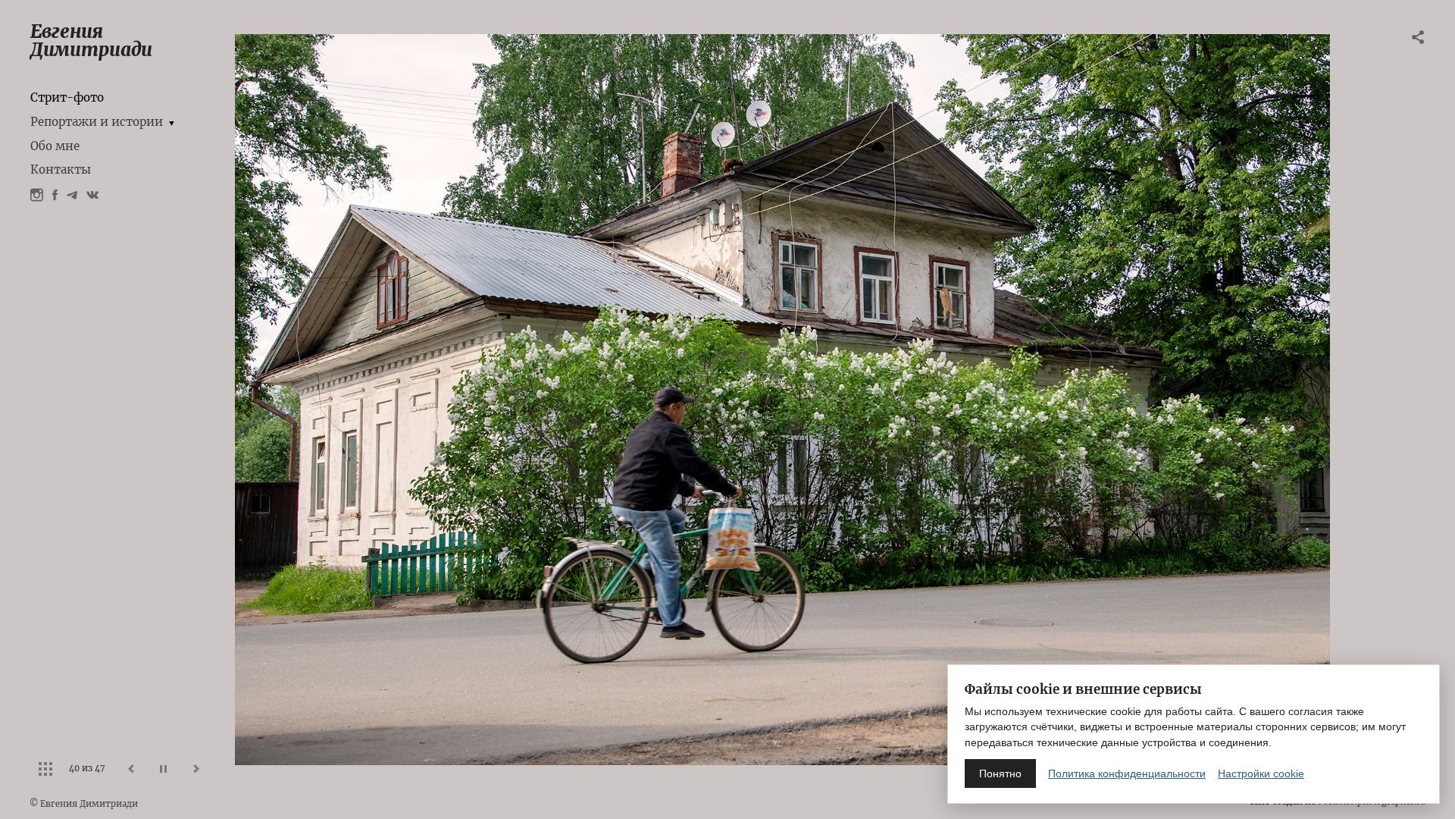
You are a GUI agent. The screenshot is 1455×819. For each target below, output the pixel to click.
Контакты (60, 169)
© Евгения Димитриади (84, 804)
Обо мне (55, 146)
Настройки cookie (1261, 773)
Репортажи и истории (96, 122)
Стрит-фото (67, 97)
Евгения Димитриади (91, 40)
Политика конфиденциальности (1127, 773)
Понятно (1000, 773)
